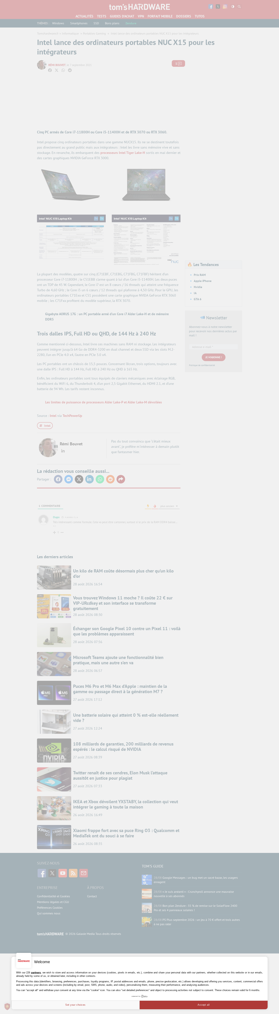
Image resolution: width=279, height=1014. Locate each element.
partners (36, 972)
